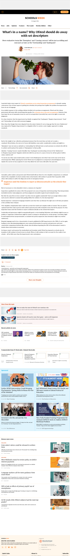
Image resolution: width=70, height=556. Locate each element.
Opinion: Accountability (8, 257)
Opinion (14, 26)
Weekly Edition (41, 26)
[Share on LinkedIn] (15, 250)
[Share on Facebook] (9, 250)
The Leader (30, 26)
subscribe (64, 11)
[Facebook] (6, 547)
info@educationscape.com (46, 549)
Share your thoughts (35, 280)
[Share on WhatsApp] (6, 250)
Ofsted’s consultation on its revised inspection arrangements (38, 103)
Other (49, 26)
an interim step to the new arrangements (46, 112)
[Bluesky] (9, 547)
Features (21, 26)
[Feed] (2, 547)
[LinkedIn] (12, 547)
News (3, 26)
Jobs (8, 26)
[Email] (15, 547)
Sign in (55, 11)
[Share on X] (12, 250)
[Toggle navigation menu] (2, 12)
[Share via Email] (19, 250)
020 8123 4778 (44, 547)
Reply (5, 274)
